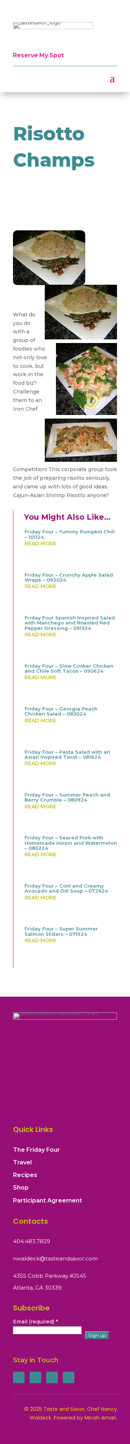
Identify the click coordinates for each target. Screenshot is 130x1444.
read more (40, 543)
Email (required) (35, 1321)
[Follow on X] (35, 1377)
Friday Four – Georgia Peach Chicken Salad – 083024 (61, 711)
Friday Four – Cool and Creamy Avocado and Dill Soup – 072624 (66, 888)
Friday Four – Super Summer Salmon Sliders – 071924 (61, 931)
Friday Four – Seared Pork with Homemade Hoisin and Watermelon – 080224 (71, 843)
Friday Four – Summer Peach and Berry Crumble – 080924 (67, 797)
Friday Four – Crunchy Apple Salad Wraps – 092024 (69, 577)
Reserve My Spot (38, 55)
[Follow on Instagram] (52, 1377)
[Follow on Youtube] (68, 1377)
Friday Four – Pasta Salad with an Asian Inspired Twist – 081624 (67, 754)
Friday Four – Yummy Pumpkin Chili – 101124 (70, 534)
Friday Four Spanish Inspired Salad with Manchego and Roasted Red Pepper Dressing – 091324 (70, 623)
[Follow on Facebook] (19, 1377)
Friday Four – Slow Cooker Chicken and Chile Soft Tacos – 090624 (69, 668)
